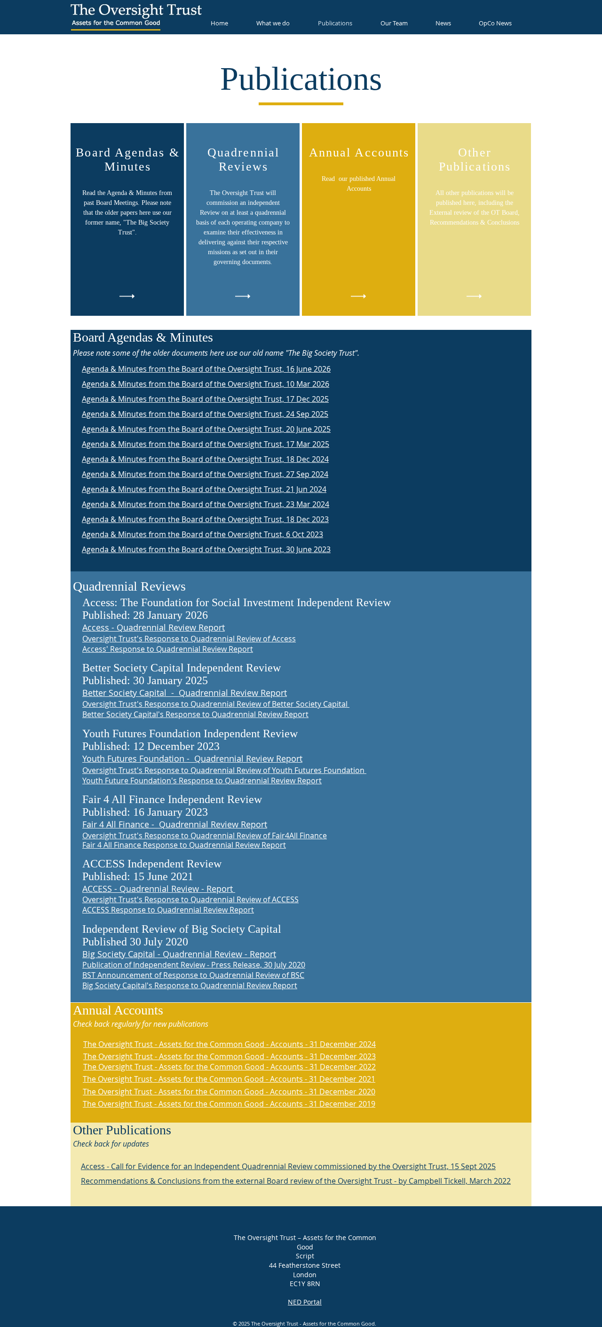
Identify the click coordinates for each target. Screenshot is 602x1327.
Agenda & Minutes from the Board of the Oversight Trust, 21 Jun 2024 (204, 489)
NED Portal (305, 1301)
